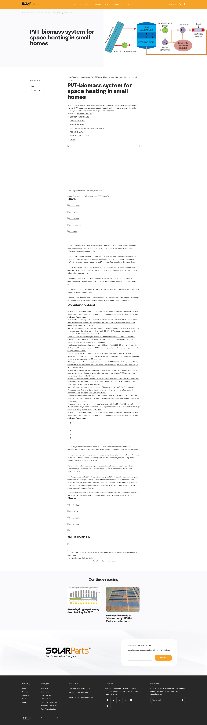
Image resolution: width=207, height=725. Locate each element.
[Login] (184, 4)
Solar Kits (44, 688)
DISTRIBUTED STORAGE (79, 117)
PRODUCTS (84, 4)
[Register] (182, 700)
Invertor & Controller (48, 706)
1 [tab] (70, 423)
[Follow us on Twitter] (113, 700)
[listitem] (35, 90)
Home (24, 13)
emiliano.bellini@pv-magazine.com (103, 561)
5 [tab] (70, 438)
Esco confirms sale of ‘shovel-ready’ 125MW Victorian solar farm (119, 618)
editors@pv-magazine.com (122, 495)
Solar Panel (45, 692)
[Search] (180, 4)
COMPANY (97, 4)
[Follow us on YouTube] (131, 700)
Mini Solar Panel (47, 699)
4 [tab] (70, 434)
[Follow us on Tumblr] (108, 706)
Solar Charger (46, 695)
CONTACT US (130, 4)
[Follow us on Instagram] (119, 700)
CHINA (72, 140)
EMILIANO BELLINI (84, 114)
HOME (74, 4)
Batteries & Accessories (49, 702)
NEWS (107, 4)
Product (25, 692)
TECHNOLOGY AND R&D (79, 136)
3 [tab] (70, 430)
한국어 (171, 4)
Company (25, 695)
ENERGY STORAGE (77, 121)
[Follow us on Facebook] (108, 700)
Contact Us (26, 702)
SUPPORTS (117, 4)
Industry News (31, 13)
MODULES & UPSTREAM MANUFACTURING (87, 128)
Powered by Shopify (52, 718)
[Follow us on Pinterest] (125, 700)
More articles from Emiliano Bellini (80, 558)
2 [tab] (70, 427)
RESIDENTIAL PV (76, 132)
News (24, 699)
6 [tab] (70, 442)
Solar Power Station (48, 709)
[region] (92, 240)
